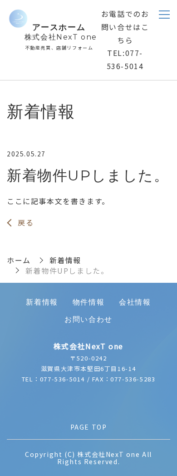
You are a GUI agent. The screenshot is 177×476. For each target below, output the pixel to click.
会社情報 (135, 302)
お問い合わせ (88, 319)
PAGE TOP (88, 427)
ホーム (19, 260)
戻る (26, 222)
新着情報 (65, 260)
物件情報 (88, 302)
